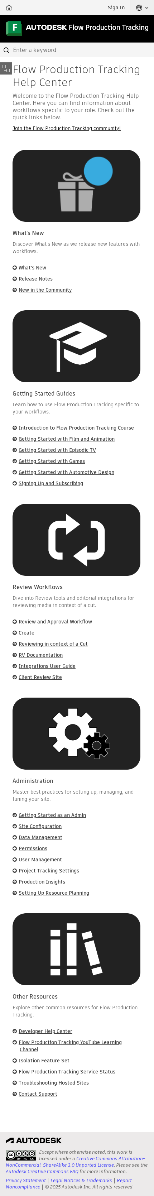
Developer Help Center (45, 1031)
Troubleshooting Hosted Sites (54, 1082)
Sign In (116, 7)
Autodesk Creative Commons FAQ (42, 1171)
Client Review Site (40, 677)
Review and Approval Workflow (55, 621)
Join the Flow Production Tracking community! (67, 128)
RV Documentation (41, 655)
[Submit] (7, 50)
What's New (32, 267)
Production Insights (42, 881)
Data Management (40, 837)
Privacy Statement (26, 1180)
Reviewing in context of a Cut (53, 643)
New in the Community (45, 289)
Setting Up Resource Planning (54, 892)
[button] (142, 7)
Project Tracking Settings (49, 870)
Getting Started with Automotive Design (66, 472)
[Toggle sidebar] (6, 68)
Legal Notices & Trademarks (81, 1180)
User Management (40, 859)
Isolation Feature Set (44, 1060)
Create (26, 632)
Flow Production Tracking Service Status (67, 1071)
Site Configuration (40, 826)
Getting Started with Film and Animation (67, 438)
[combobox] (77, 50)
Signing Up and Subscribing (51, 483)
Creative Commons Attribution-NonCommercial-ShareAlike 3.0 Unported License (75, 1161)
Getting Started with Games (52, 461)
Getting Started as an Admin (52, 815)
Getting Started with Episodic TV (57, 450)
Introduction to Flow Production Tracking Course (76, 427)
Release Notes (36, 278)
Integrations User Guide (47, 666)
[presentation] (21, 1155)
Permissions (33, 848)
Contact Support (38, 1093)
